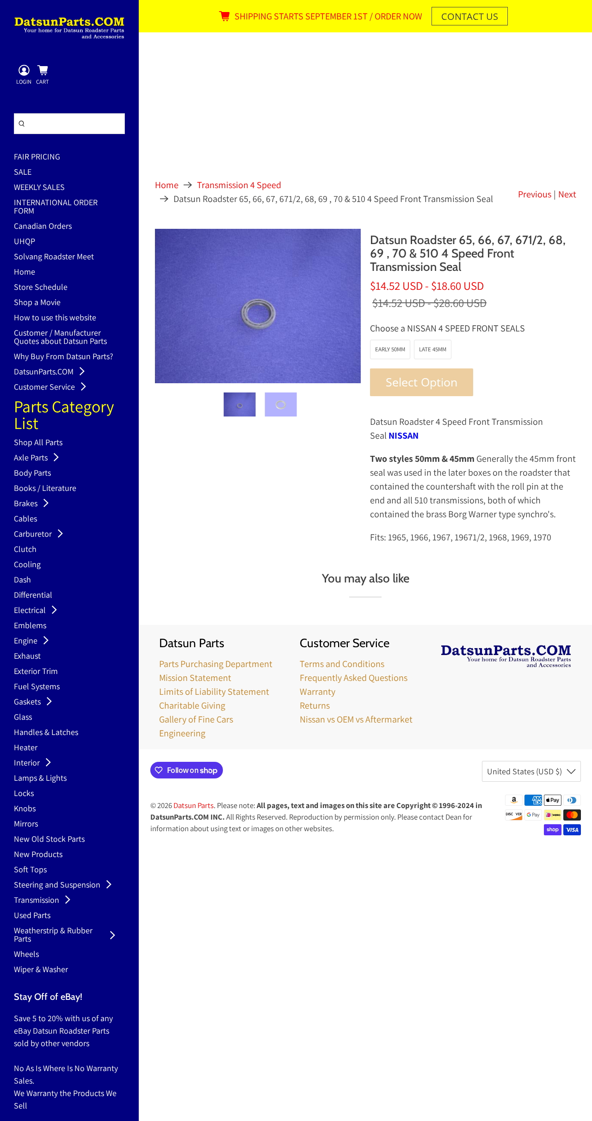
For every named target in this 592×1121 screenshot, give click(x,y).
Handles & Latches (46, 732)
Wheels (26, 954)
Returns (315, 705)
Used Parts (32, 915)
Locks (24, 793)
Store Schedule (41, 287)
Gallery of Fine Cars (196, 719)
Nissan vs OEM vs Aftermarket (356, 719)
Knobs (25, 809)
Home (24, 272)
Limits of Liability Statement (214, 692)
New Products (38, 854)
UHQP (24, 241)
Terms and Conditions (342, 664)
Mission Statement (195, 678)
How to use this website (55, 318)
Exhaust (27, 656)
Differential (33, 595)
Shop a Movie (37, 302)
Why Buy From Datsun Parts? (63, 356)
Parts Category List (64, 416)
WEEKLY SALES (39, 187)
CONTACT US (469, 16)
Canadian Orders (43, 226)
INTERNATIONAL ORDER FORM (56, 207)
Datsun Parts (193, 805)
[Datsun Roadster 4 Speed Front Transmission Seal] (258, 306)
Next (567, 194)
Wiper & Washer (41, 969)
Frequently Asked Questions (353, 678)
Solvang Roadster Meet (54, 257)
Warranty (317, 692)
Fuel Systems (37, 687)
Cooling (27, 565)
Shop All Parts (38, 442)
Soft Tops (30, 870)
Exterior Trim (36, 671)
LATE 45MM (432, 349)
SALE (22, 172)
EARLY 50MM (390, 349)
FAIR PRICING (37, 157)
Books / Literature (45, 488)
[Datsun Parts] (69, 27)
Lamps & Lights (40, 778)
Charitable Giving (192, 705)
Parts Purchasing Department (215, 664)
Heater (25, 748)
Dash (22, 580)
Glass (23, 717)
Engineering (182, 733)
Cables (25, 519)
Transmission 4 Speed (239, 185)
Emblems (30, 626)
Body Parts (32, 473)
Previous (534, 194)
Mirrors (26, 824)
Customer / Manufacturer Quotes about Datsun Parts (60, 337)
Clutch (25, 549)
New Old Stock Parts (49, 839)
